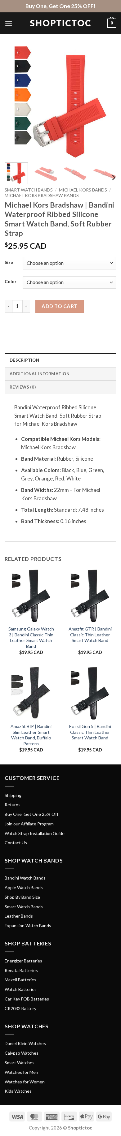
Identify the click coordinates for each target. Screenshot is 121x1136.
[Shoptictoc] (60, 23)
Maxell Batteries (20, 979)
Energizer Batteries (23, 960)
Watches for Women (25, 1081)
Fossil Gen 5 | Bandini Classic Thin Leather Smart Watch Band (90, 732)
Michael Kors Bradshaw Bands (42, 195)
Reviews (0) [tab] (23, 387)
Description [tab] (24, 360)
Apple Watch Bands (24, 887)
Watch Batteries (21, 989)
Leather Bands (19, 916)
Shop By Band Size (22, 897)
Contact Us (16, 842)
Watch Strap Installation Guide (35, 833)
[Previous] (14, 102)
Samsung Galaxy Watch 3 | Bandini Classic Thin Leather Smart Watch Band (31, 637)
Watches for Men (21, 1072)
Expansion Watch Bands (28, 925)
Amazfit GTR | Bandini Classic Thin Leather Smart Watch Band (90, 634)
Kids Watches (18, 1091)
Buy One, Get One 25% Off (31, 814)
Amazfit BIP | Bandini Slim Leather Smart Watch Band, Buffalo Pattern (31, 735)
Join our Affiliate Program (29, 823)
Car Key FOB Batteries (27, 998)
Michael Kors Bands (83, 189)
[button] (9, 23)
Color (10, 281)
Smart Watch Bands (29, 189)
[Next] (106, 102)
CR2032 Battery (20, 1008)
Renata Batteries (21, 970)
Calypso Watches (21, 1053)
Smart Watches (19, 1062)
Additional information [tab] (39, 373)
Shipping (13, 795)
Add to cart (59, 306)
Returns (12, 804)
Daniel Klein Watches (25, 1043)
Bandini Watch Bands (25, 877)
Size (9, 262)
